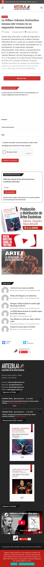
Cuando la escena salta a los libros (22, 327)
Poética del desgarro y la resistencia (23, 296)
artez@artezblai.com (15, 385)
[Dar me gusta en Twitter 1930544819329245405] (10, 406)
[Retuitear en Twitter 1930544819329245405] (6, 406)
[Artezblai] (22, 7)
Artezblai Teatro (7, 398)
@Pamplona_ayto (20, 403)
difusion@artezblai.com (16, 387)
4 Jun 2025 (29, 412)
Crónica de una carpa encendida (22, 288)
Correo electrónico (8, 127)
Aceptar (14, 564)
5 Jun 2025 (29, 398)
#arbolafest (11, 403)
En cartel (4, 16)
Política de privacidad (27, 564)
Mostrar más (21, 78)
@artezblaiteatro (19, 398)
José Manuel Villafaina (18, 290)
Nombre (5, 119)
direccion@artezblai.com (16, 382)
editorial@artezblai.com (15, 389)
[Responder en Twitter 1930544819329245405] (3, 406)
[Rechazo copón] (41, 558)
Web (3, 135)
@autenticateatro (20, 416)
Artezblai (6, 32)
